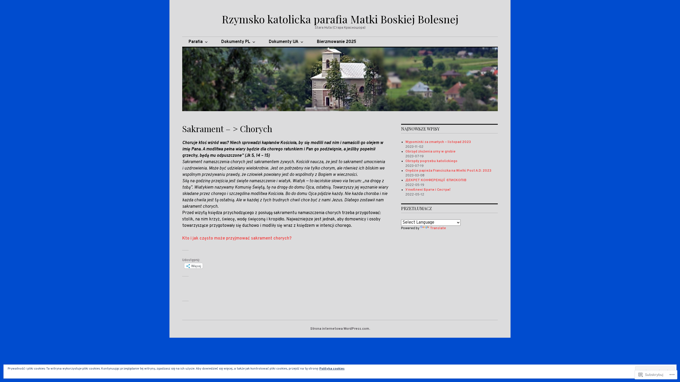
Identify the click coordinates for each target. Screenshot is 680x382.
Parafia (196, 42)
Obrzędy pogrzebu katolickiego (431, 161)
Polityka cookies (332, 369)
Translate (438, 228)
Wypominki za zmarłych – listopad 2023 (438, 142)
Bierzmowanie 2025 (336, 42)
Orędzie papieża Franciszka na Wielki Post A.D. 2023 (448, 171)
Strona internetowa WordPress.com (339, 329)
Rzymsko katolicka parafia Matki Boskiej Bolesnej (340, 19)
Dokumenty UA (283, 42)
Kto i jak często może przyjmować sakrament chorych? (237, 238)
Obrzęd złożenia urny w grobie (430, 152)
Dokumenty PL (235, 42)
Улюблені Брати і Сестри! (427, 190)
